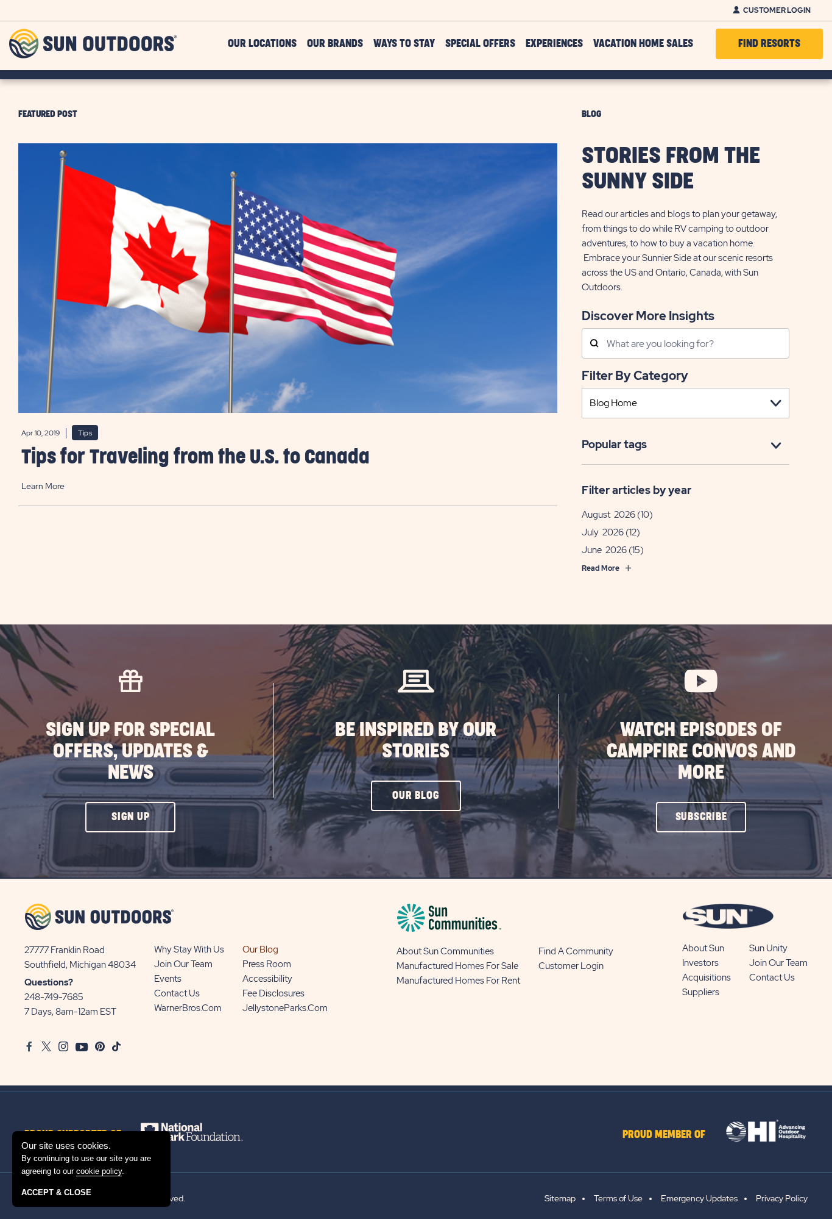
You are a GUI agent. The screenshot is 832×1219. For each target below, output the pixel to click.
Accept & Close (56, 1192)
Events (168, 979)
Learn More (43, 486)
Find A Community (575, 951)
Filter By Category (635, 376)
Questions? (48, 982)
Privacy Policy (782, 1198)
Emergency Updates (699, 1198)
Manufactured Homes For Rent (458, 980)
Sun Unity (768, 948)
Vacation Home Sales (643, 44)
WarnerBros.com (188, 1008)
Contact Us (177, 993)
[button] (130, 817)
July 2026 (603, 532)
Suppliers (700, 992)
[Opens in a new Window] (202, 1131)
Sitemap (560, 1198)
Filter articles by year (636, 490)
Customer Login (777, 10)
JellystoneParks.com (285, 1008)
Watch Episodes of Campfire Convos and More (701, 751)
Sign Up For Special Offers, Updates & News (130, 751)
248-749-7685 (53, 997)
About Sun (703, 948)
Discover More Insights (648, 315)
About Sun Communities (445, 951)
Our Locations (262, 44)
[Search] (594, 344)
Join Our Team (183, 964)
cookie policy (99, 1171)
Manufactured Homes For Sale (457, 966)
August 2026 (608, 515)
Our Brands (335, 44)
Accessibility (267, 979)
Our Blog (260, 949)
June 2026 (604, 550)
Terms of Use (618, 1198)
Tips (85, 433)
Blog (591, 114)
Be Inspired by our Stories (415, 741)
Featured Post (47, 114)
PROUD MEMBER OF (663, 1135)
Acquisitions (706, 977)
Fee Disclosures (273, 993)
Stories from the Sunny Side (671, 169)
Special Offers (480, 44)
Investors (700, 963)
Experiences (554, 44)
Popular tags (614, 444)
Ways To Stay (404, 44)
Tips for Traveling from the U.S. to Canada (195, 457)
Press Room (266, 964)
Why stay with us (189, 949)
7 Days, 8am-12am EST (70, 1012)
